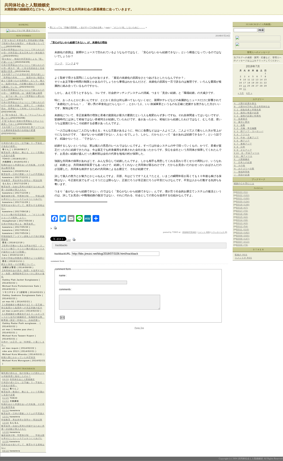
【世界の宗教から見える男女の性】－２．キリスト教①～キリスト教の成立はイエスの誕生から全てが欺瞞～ (23, 248)
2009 (243, 236)
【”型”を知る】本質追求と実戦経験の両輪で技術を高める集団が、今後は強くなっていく (23, 43)
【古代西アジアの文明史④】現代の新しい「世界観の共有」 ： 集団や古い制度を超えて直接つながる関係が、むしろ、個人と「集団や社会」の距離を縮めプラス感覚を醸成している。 (23, 80)
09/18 (5, 451)
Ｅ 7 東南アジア (243, 144)
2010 (243, 232)
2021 (243, 198)
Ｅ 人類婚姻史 (242, 159)
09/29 (5, 379)
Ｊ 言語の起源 (242, 175)
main (107, 27)
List (68, 240)
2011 (243, 229)
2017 (242, 211)
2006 (242, 245)
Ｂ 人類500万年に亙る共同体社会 (252, 106)
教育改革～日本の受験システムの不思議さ (23, 174)
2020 (243, 201)
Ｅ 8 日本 (239, 147)
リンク (58, 63)
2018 (242, 208)
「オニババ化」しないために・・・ (128, 27)
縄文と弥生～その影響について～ (18, 264)
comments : (65, 289)
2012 (242, 226)
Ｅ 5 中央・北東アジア (246, 137)
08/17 (5, 389)
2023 (242, 192)
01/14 (5, 410)
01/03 (5, 401)
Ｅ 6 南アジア (242, 141)
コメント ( (202, 232)
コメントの (243, 258)
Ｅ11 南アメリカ (243, 156)
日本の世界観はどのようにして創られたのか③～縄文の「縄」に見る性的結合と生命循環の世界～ (23, 68)
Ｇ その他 (239, 165)
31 (244, 89)
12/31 (5, 416)
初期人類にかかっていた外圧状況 (18, 357)
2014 (242, 220)
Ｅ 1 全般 (239, 125)
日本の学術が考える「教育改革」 (18, 224)
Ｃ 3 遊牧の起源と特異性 (247, 116)
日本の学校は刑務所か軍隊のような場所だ (23, 258)
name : (63, 275)
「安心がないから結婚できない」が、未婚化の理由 (78, 42)
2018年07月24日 (189, 232)
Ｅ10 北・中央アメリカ (246, 153)
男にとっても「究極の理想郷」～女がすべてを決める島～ (77, 27)
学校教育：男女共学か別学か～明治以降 (21, 180)
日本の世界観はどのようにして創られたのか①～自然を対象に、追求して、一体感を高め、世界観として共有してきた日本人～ (23, 105)
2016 (242, 214)
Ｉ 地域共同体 (242, 172)
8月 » (249, 93)
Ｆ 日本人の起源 (243, 162)
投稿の (241, 255)
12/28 (5, 423)
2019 (243, 204)
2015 (242, 217)
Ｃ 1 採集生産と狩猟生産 (247, 109)
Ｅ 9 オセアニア (243, 150)
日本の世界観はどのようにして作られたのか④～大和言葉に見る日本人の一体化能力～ (23, 52)
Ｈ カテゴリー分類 (244, 168)
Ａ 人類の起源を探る (245, 103)
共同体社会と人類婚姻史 (22, 379)
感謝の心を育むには (244, 183)
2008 (243, 239)
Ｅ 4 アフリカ (242, 134)
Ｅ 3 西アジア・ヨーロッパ (248, 131)
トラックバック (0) (219, 232)
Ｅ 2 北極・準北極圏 (245, 128)
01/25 (5, 398)
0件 (208, 232)
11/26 (5, 441)
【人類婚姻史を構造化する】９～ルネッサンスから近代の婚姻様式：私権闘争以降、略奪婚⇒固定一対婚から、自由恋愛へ (23, 317)
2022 (243, 195)
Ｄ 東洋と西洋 (242, 122)
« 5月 (241, 93)
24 (244, 86)
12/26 (5, 432)
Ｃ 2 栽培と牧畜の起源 (246, 113)
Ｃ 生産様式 (240, 119)
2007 (243, 242)
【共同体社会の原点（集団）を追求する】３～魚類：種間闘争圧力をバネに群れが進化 (23, 273)
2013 (242, 223)
